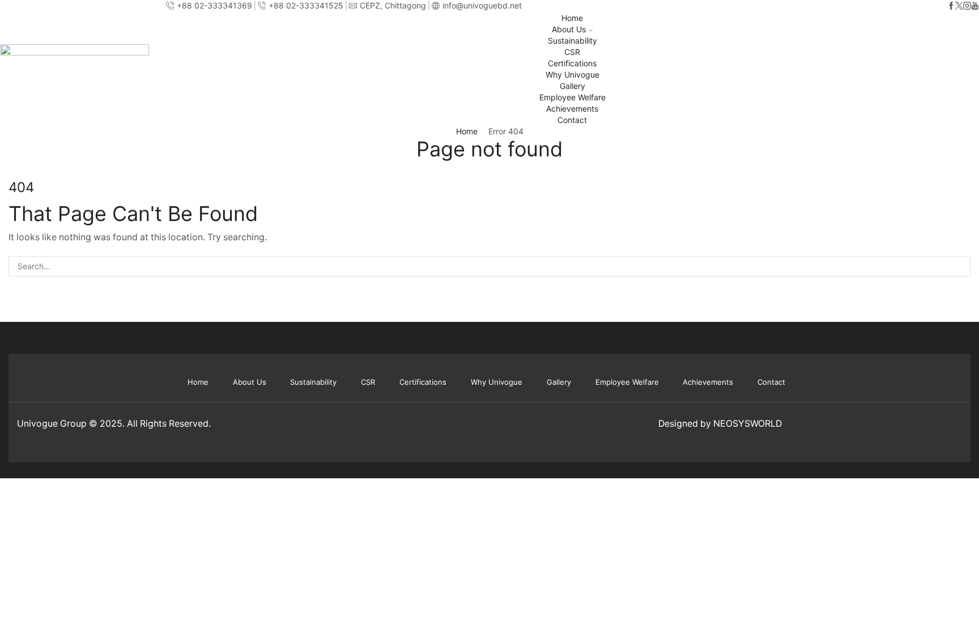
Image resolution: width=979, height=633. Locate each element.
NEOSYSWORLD (747, 423)
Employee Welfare (572, 97)
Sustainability (572, 40)
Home (572, 18)
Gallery (572, 86)
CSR (572, 52)
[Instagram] (967, 6)
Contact (572, 120)
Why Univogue (572, 74)
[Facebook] (951, 6)
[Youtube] (975, 6)
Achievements (572, 108)
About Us (569, 29)
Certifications (572, 63)
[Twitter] (959, 6)
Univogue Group (52, 423)
